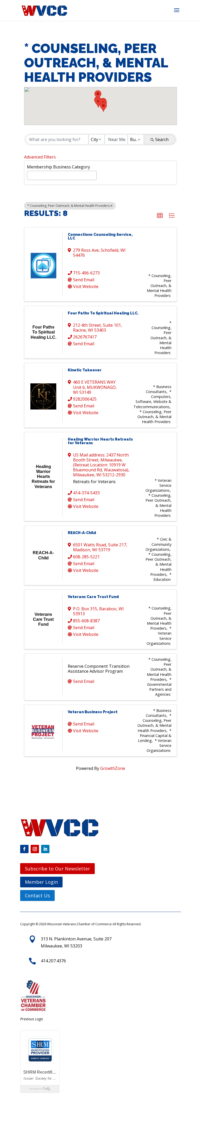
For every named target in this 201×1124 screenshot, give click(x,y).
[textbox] (30, 174)
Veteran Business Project (93, 712)
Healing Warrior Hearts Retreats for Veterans (100, 441)
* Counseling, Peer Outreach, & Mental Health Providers (68, 205)
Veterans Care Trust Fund (93, 597)
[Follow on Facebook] (24, 849)
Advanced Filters (40, 157)
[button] (176, 13)
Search (162, 139)
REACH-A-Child (82, 533)
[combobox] (96, 139)
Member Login (41, 882)
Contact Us (37, 895)
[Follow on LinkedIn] (45, 849)
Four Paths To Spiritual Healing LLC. (103, 313)
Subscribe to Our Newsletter (57, 868)
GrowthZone (112, 768)
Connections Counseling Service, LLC (100, 236)
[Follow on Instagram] (35, 849)
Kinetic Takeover (85, 370)
